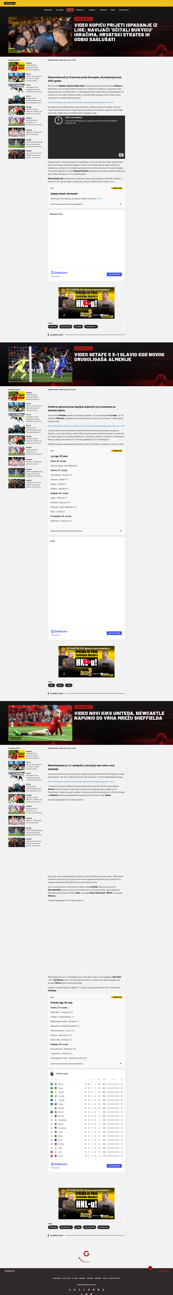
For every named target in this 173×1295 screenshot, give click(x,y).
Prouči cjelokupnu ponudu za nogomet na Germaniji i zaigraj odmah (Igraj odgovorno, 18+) (86, 426)
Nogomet (29, 63)
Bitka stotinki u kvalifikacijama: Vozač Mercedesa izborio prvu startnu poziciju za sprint (34, 100)
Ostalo (28, 74)
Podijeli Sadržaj (82, 19)
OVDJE (95, 439)
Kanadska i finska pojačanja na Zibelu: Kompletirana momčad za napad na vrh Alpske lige (34, 89)
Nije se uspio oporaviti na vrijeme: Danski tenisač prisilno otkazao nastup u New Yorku (34, 78)
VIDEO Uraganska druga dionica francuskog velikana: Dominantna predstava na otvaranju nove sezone (34, 144)
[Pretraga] (166, 3)
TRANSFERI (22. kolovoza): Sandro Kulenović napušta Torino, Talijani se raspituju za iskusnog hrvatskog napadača (33, 67)
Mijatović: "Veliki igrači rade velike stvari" (33, 133)
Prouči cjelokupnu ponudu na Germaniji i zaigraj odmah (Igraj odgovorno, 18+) (81, 102)
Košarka (29, 130)
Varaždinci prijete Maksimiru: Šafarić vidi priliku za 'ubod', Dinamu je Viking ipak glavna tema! (34, 111)
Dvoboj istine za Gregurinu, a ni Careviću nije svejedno (34, 122)
